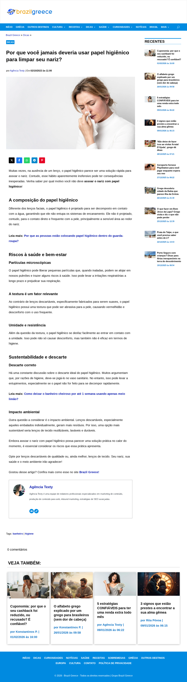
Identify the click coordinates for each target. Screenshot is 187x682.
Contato (90, 663)
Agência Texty (17, 70)
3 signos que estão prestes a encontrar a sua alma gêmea (168, 124)
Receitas (74, 27)
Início (9, 27)
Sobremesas (116, 658)
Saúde (103, 27)
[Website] (36, 511)
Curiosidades (121, 27)
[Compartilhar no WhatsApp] (27, 160)
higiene (29, 533)
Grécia (20, 27)
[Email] (31, 511)
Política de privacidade (115, 663)
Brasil (154, 27)
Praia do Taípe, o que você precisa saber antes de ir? (167, 235)
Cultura (57, 27)
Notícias (141, 27)
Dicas (89, 27)
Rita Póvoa (153, 620)
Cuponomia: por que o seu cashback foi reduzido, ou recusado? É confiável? (28, 615)
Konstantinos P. (27, 631)
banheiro (18, 533)
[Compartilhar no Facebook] (19, 160)
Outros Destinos (38, 27)
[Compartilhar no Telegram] (34, 160)
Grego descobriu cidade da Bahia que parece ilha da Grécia (168, 191)
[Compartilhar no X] (12, 160)
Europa (61, 663)
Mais (164, 27)
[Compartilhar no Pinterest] (42, 160)
